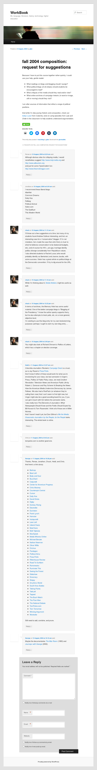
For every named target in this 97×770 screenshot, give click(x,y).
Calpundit (33, 481)
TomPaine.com (35, 606)
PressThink (44, 371)
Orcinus (33, 548)
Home (13, 42)
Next (84, 49)
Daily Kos (33, 496)
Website (26, 736)
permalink (62, 139)
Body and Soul (35, 476)
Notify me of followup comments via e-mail (38, 703)
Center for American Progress (41, 484)
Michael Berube (36, 539)
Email (27, 724)
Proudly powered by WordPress (48, 762)
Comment (28, 675)
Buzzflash (33, 478)
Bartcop (33, 470)
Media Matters (51, 283)
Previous (76, 49)
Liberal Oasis (35, 525)
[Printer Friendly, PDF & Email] (26, 125)
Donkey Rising (35, 505)
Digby (32, 502)
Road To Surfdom (36, 562)
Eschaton (33, 510)
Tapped (32, 594)
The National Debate (37, 603)
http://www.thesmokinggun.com (37, 168)
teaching (41, 139)
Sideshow (33, 574)
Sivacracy (33, 577)
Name (27, 712)
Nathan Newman (36, 542)
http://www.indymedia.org (51, 160)
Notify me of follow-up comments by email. (38, 742)
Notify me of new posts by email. (35, 746)
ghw (31, 49)
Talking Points (35, 588)
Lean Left (33, 522)
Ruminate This (35, 568)
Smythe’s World (36, 583)
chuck (27, 230)
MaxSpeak (34, 533)
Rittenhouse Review (37, 559)
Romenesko (34, 565)
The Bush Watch (36, 597)
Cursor (32, 493)
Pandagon (33, 551)
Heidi (27, 365)
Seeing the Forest (36, 571)
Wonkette (33, 614)
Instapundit (34, 519)
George (27, 458)
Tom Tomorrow (35, 608)
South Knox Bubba (37, 585)
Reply (28, 174)
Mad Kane (34, 528)
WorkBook (19, 12)
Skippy (32, 580)
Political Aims (35, 554)
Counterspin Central (37, 490)
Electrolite (33, 507)
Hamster (33, 516)
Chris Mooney (35, 487)
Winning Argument (37, 611)
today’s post (27, 115)
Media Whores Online (38, 536)
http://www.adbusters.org (34, 163)
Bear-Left (33, 473)
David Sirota (34, 499)
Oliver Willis (34, 545)
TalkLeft (33, 591)
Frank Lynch (34, 513)
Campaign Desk (56, 368)
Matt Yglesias (35, 530)
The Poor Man (35, 600)
